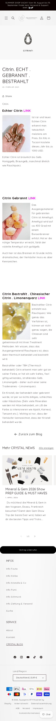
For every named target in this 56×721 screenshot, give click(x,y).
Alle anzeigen (46, 448)
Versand (26, 708)
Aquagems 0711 (26, 700)
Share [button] (8, 96)
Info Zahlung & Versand (19, 603)
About (9, 630)
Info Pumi (11, 589)
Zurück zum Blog (30, 434)
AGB (17, 708)
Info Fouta (12, 568)
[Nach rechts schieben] (34, 536)
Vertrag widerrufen (28, 550)
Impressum (38, 708)
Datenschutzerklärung (41, 703)
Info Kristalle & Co (16, 582)
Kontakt (10, 637)
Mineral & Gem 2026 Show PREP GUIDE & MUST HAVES (26, 491)
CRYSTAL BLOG (14, 644)
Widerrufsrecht (21, 703)
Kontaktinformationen (29, 713)
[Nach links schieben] (21, 536)
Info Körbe (12, 575)
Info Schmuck (13, 596)
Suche (9, 610)
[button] (6, 18)
